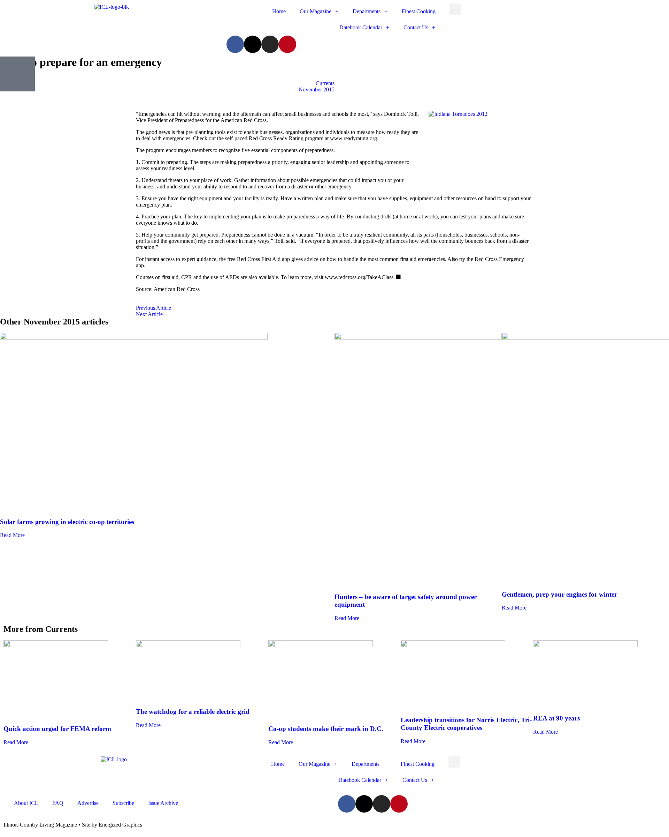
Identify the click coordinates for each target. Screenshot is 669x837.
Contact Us (415, 27)
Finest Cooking (419, 11)
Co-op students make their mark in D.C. (325, 728)
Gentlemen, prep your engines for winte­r (559, 594)
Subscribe (123, 803)
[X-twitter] (252, 44)
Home (279, 11)
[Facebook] (235, 44)
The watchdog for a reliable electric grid (192, 711)
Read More (12, 535)
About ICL (26, 803)
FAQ (57, 803)
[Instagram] (270, 44)
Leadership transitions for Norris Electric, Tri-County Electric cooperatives (466, 723)
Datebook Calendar (360, 27)
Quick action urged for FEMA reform (57, 728)
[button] (455, 9)
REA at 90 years (556, 718)
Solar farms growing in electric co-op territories (67, 521)
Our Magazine (315, 11)
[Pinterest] (287, 44)
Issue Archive (163, 803)
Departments (366, 11)
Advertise (88, 803)
